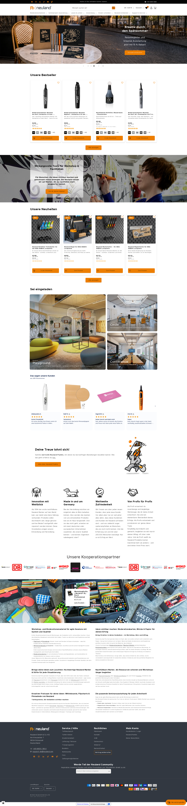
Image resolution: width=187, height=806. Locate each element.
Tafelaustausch (67, 731)
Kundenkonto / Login (133, 731)
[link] (6, 567)
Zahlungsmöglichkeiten (70, 758)
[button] (38, 13)
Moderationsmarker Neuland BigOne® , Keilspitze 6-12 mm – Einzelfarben (75, 113)
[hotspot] (75, 586)
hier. (54, 457)
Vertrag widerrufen (103, 752)
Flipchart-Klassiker (104, 675)
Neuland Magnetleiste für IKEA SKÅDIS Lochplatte (139, 247)
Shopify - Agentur (33, 796)
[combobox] (93, 8)
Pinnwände (53, 705)
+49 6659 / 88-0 (40, 749)
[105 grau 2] (49, 132)
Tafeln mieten (67, 734)
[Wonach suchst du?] (113, 8)
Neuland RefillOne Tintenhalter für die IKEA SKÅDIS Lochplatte (44, 247)
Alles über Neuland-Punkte (48, 464)
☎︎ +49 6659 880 (151, 2)
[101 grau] (37, 132)
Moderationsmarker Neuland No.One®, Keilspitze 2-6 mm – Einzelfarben (43, 113)
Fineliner (139, 675)
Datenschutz (98, 741)
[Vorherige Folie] (83, 66)
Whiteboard (75, 680)
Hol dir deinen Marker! (57, 191)
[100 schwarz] (33, 132)
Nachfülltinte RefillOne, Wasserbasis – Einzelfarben (109, 113)
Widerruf (97, 745)
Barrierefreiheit (99, 748)
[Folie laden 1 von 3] (88, 66)
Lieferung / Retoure (69, 741)
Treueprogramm (68, 745)
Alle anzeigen (93, 147)
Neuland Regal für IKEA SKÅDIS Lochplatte (75, 247)
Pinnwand (54, 680)
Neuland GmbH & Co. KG (43, 795)
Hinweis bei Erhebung (83, 804)
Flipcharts (60, 705)
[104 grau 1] (45, 132)
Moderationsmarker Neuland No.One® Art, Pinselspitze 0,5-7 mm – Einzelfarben (141, 113)
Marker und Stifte (39, 682)
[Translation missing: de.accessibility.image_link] (68, 332)
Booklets (65, 748)
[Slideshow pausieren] (103, 66)
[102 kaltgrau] (41, 132)
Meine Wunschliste (132, 738)
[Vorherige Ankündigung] (69, 2)
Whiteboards (70, 705)
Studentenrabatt (68, 738)
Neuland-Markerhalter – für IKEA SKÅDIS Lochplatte (108, 247)
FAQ (63, 755)
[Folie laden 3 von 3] (94, 66)
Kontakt (97, 734)
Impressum (98, 731)
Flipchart (37, 680)
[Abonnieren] (109, 771)
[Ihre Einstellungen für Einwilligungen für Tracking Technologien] (3, 802)
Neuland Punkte (131, 734)
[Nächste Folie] (99, 66)
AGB (95, 738)
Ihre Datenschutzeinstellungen (98, 804)
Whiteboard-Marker (120, 675)
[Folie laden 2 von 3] (91, 66)
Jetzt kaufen (149, 50)
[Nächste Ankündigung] (118, 2)
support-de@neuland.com (43, 751)
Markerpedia (66, 752)
